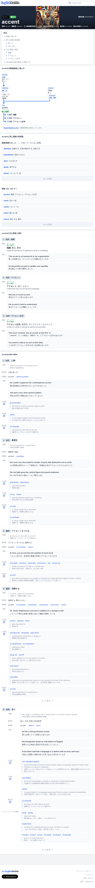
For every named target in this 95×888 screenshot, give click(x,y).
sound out (56, 563)
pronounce (41, 563)
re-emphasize (28, 644)
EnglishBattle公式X (11, 128)
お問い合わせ (88, 878)
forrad (39, 835)
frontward (57, 835)
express (20, 621)
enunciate (32, 563)
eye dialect (26, 778)
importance (24, 482)
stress (18, 494)
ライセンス (89, 874)
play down (35, 633)
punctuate (55, 605)
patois (24, 789)
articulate (13, 563)
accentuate (14, 426)
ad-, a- (5, 90)
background (15, 633)
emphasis (20, 456)
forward (25, 835)
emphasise (32, 605)
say (49, 563)
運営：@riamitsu (86, 881)
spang (30, 813)
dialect (31, 725)
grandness (14, 482)
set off (21, 655)
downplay (25, 633)
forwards (47, 835)
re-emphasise (15, 644)
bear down (14, 666)
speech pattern (22, 377)
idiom (38, 725)
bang (24, 813)
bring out (13, 655)
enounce (22, 563)
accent (13, 506)
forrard (33, 835)
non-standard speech (30, 761)
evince (12, 621)
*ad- (4, 77)
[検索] (70, 3)
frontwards (66, 835)
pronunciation (15, 403)
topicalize (14, 677)
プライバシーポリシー (84, 871)
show (27, 621)
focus (12, 494)
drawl (12, 415)
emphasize (43, 605)
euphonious (26, 824)
